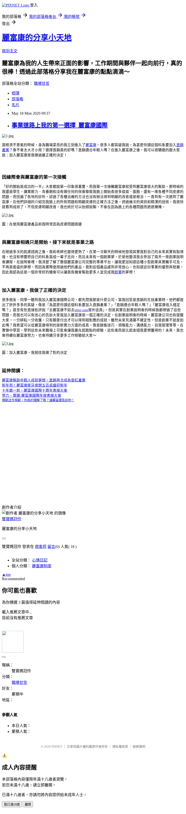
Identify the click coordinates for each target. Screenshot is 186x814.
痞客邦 (40, 547)
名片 (15, 105)
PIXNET (56, 746)
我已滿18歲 (12, 804)
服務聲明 (139, 746)
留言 (51, 547)
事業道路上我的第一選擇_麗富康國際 (60, 125)
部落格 (17, 99)
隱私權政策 (120, 746)
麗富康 (90, 145)
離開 (28, 804)
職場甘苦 (41, 83)
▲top (6, 574)
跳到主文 (9, 51)
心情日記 (39, 560)
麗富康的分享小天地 (37, 37)
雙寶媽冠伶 (11, 519)
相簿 (15, 93)
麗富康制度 (41, 566)
